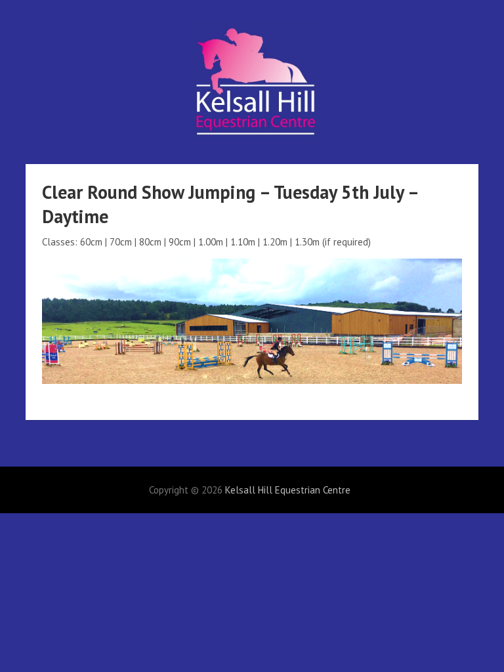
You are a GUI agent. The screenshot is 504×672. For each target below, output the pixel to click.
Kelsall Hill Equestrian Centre (287, 490)
